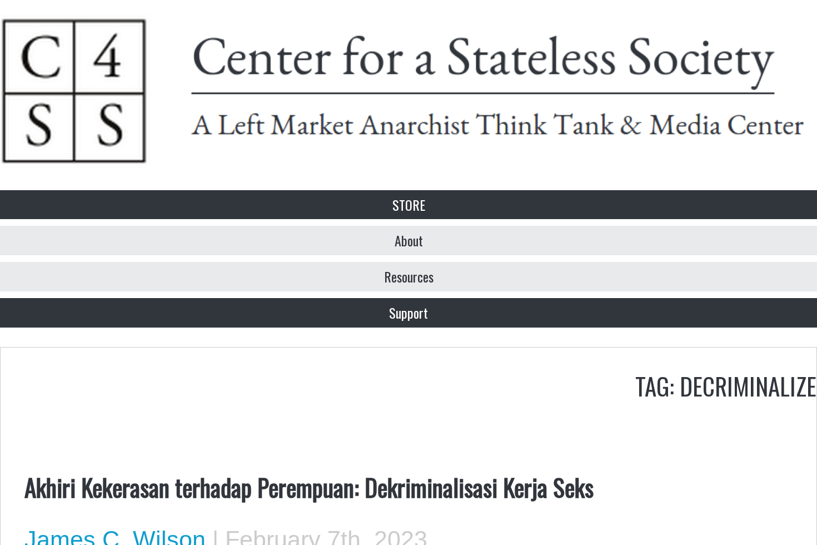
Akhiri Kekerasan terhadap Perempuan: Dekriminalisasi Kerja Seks (309, 486)
